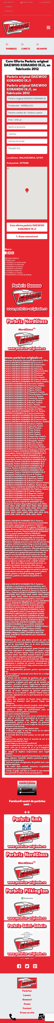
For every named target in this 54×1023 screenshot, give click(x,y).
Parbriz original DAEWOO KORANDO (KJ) (27, 78)
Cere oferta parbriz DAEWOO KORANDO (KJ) (27, 227)
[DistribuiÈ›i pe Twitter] (9, 253)
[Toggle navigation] (48, 27)
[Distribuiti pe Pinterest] (12, 253)
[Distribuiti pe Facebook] (6, 253)
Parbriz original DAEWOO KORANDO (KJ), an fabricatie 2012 (27, 89)
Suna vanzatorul (28, 236)
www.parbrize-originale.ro (23, 357)
